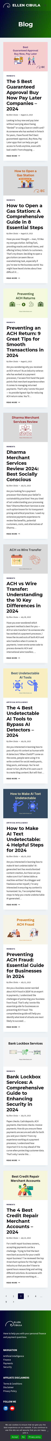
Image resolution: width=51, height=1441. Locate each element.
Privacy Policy (10, 1390)
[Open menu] (45, 5)
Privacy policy (35, 1437)
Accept (15, 1437)
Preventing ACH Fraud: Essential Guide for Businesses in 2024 (25, 965)
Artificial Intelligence (17, 702)
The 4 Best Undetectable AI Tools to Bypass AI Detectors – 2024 (23, 721)
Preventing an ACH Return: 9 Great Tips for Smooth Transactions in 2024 (25, 341)
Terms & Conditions (12, 1383)
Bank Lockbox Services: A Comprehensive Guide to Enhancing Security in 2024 (25, 1093)
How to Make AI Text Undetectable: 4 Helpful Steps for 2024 (25, 839)
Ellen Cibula (13, 115)
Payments (11, 76)
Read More (13, 156)
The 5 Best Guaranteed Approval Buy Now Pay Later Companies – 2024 (24, 95)
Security (7, 1367)
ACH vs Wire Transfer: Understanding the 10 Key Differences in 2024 (25, 597)
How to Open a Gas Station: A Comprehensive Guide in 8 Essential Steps (25, 216)
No (23, 1437)
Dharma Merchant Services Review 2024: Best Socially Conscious (23, 465)
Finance (7, 1359)
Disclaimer (8, 1387)
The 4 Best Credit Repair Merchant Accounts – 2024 (22, 1221)
